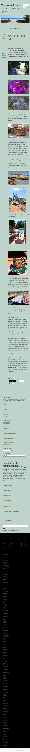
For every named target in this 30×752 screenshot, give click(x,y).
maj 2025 (4, 571)
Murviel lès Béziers (9, 477)
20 (18, 544)
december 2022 (6, 611)
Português (6, 414)
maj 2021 (4, 641)
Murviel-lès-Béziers (6, 422)
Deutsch (5, 411)
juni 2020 (4, 658)
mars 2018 (5, 700)
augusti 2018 (5, 692)
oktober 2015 (5, 745)
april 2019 (5, 680)
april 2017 (5, 717)
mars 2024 (5, 588)
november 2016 (6, 725)
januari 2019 (5, 684)
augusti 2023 (5, 599)
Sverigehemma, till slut (8, 438)
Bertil (23, 461)
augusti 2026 (5, 554)
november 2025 (6, 565)
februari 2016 (5, 739)
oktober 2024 (5, 579)
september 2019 (6, 672)
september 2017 (6, 709)
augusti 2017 (5, 711)
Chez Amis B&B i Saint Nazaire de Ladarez (12, 509)
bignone (21, 466)
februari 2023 (5, 608)
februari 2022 (5, 627)
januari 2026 (5, 562)
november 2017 (6, 706)
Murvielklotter (10, 5)
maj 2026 (4, 557)
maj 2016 (4, 734)
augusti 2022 (5, 618)
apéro (12, 461)
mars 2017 (5, 719)
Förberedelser (19, 469)
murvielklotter (16, 42)
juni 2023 (4, 602)
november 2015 (6, 743)
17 (8, 544)
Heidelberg (8, 470)
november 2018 (6, 688)
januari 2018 (5, 703)
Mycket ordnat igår (16, 37)
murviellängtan (18, 475)
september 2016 (6, 728)
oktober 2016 (5, 726)
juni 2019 (4, 677)
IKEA (9, 472)
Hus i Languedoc (7, 520)
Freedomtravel (7, 490)
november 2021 (6, 632)
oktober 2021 (5, 633)
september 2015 (6, 747)
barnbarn (20, 461)
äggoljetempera (6, 480)
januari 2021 (5, 647)
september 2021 (6, 635)
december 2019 (6, 667)
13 (18, 543)
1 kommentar (26, 43)
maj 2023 (4, 604)
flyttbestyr (12, 469)
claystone (22, 467)
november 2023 (6, 594)
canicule (13, 467)
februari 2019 (5, 683)
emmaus (4, 57)
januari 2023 (5, 610)
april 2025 (5, 573)
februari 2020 (5, 664)
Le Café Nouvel (10, 473)
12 (15, 543)
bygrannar (5, 467)
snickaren (4, 58)
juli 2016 (4, 731)
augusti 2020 (5, 655)
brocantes (4, 55)
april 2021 (5, 642)
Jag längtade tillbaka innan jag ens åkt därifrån (13, 431)
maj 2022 (4, 622)
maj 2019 (4, 678)
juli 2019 (4, 675)
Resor (8, 478)
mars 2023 (5, 607)
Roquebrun (16, 478)
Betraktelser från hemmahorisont (11, 464)
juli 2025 (4, 568)
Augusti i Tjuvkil (7, 428)
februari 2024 (5, 590)
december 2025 (6, 563)
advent (4, 461)
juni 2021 (4, 639)
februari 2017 (5, 720)
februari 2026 (5, 560)
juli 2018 (4, 694)
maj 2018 (4, 697)
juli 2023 (4, 601)
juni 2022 (4, 621)
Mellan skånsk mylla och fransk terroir (11, 497)
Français (5, 406)
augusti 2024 (5, 582)
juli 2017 (4, 712)
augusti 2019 (5, 674)
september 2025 (6, 566)
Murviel (12, 475)
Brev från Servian (7, 487)
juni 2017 (4, 714)
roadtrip (11, 478)
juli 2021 (4, 638)
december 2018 (6, 686)
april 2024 (5, 587)
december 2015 (6, 742)
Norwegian (19, 477)
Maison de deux (19, 473)
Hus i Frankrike (7, 492)
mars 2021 (5, 644)
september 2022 (6, 616)
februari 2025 (5, 574)
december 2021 (6, 630)
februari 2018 (5, 702)
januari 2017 (5, 722)
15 (25, 543)
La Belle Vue (6, 514)
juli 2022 (4, 619)
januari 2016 (5, 740)
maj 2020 (4, 660)
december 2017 (6, 705)
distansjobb (7, 469)
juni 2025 (4, 569)
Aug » (7, 548)
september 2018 (6, 691)
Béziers (9, 467)
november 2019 (6, 669)
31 (8, 547)
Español (5, 409)
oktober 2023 (5, 596)
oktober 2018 (5, 689)
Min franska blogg (7, 500)
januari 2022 (5, 629)
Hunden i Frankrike (15, 470)
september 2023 (6, 597)
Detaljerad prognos (6, 423)
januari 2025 (5, 576)
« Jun (4, 548)
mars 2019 (5, 681)
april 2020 (5, 661)
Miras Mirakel (6, 502)
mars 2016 (5, 737)
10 (8, 543)
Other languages (7, 416)
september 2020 (6, 653)
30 (4, 547)
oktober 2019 (5, 670)
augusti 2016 (5, 730)
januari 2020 (5, 666)
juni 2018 (4, 695)
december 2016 (6, 723)
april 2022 (5, 624)
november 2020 (6, 650)
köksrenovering (16, 472)
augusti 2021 (5, 636)
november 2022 (6, 613)
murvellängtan (6, 475)
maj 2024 (4, 585)
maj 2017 (4, 715)
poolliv (4, 478)
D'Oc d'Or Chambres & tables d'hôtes (11, 511)
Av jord (15, 461)
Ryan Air (20, 478)
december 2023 (6, 593)
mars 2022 (5, 625)
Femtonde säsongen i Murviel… (10, 433)
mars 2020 (5, 663)
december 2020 (6, 649)
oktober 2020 (5, 652)
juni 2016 (4, 733)
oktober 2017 (5, 708)
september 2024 (6, 580)
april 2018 (5, 698)
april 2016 (5, 736)
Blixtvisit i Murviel (7, 436)
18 (11, 544)
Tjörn (23, 478)
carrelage (17, 467)
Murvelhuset (11, 44)
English (5, 404)
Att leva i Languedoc (8, 485)
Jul (11, 472)
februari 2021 (5, 646)
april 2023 (5, 605)
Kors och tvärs (7, 495)
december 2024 (6, 577)
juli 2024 (4, 583)
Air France (8, 461)
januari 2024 (5, 591)
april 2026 (5, 559)
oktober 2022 (5, 614)
